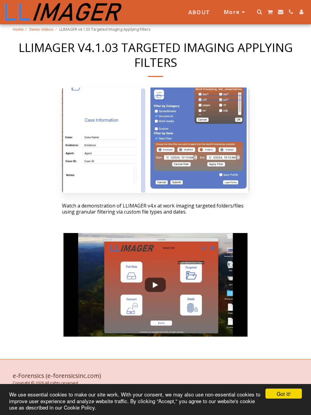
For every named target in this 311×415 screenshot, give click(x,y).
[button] (259, 12)
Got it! (284, 393)
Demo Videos (41, 29)
